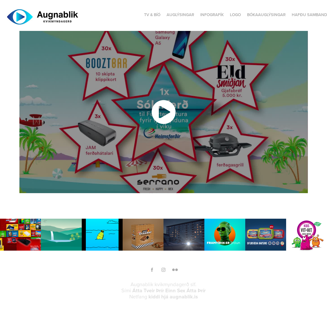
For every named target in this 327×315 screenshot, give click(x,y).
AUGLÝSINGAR (180, 15)
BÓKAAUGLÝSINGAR (266, 15)
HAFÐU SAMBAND (309, 15)
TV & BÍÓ (152, 15)
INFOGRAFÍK (212, 15)
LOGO (235, 15)
